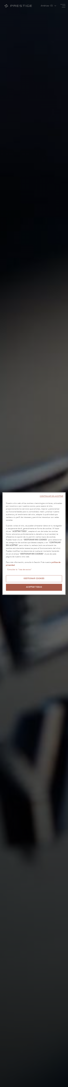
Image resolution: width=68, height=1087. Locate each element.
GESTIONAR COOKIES (34, 578)
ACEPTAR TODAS (34, 587)
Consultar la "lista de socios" (19, 569)
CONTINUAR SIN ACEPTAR (51, 496)
